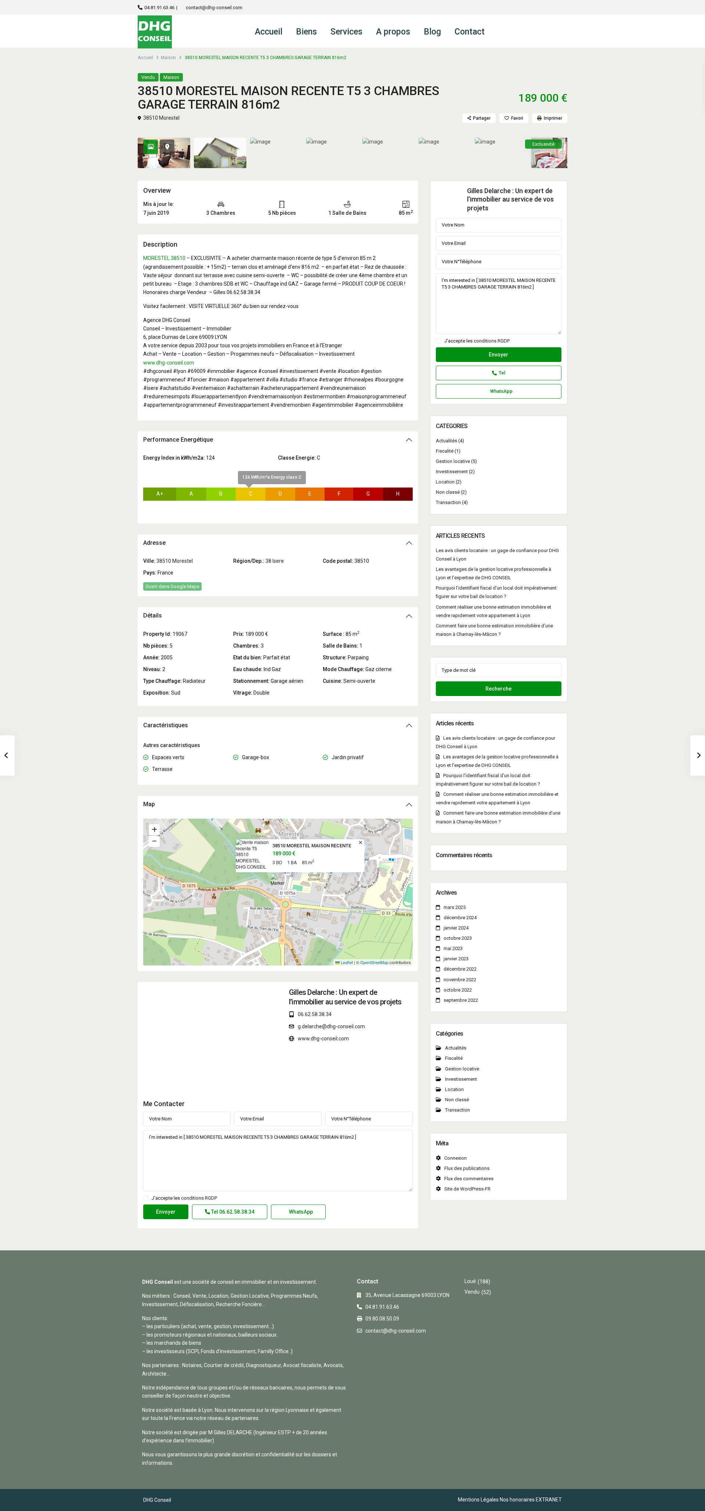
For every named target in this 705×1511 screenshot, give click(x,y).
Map (149, 804)
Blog (432, 32)
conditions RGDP (199, 1198)
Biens (306, 32)
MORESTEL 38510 (164, 258)
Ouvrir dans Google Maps (172, 586)
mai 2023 (453, 948)
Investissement (452, 471)
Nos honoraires (517, 1500)
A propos (393, 32)
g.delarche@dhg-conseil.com (331, 1026)
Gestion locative (453, 461)
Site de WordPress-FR (467, 1189)
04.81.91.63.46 (159, 7)
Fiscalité (444, 451)
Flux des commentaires (469, 1178)
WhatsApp (300, 1212)
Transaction (448, 502)
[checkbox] (146, 1198)
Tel (232, 1212)
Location (445, 482)
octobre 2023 (458, 938)
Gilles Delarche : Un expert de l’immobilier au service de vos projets (510, 199)
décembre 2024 (460, 917)
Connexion (455, 1158)
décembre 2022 (460, 969)
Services (346, 32)
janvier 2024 (456, 928)
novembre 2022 (460, 979)
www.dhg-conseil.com (168, 363)
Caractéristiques (165, 725)
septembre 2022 (461, 1000)
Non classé (448, 492)
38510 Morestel (161, 118)
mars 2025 (455, 907)
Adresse (154, 542)
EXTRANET (549, 1500)
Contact (470, 32)
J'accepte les (184, 1198)
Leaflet (346, 962)
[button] (279, 883)
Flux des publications (466, 1168)
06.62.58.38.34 (315, 1014)
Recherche (498, 689)
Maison (168, 57)
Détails (152, 615)
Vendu (148, 77)
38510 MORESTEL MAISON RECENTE (311, 845)
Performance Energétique (178, 439)
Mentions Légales (478, 1500)
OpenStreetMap (374, 962)
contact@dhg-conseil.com (214, 7)
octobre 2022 (458, 990)
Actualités (446, 440)
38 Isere (274, 561)
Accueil (268, 32)
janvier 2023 (456, 958)
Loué (470, 1281)
